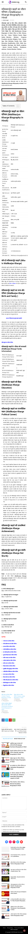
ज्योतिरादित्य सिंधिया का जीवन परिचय (10, 671)
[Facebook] (3, 720)
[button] (2, 2)
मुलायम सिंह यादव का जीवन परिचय (10, 655)
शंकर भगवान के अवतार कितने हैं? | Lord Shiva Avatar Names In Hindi (20, 731)
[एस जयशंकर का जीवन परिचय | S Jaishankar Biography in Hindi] (5, 767)
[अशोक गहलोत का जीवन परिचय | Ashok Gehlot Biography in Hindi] (5, 916)
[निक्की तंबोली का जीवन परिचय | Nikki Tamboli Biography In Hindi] (5, 849)
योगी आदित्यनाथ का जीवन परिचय (9, 643)
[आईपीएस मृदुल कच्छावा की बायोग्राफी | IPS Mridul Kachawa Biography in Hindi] (5, 745)
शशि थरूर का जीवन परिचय (8, 663)
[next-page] (5, 789)
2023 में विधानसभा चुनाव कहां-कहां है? (14, 318)
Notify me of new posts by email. (11, 831)
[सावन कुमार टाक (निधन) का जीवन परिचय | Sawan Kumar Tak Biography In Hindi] (5, 871)
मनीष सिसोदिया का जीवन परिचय (9, 649)
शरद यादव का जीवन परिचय (8, 674)
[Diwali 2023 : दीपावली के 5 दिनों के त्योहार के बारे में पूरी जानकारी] (5, 879)
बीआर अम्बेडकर (12, 283)
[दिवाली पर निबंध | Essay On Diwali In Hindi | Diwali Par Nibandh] (5, 893)
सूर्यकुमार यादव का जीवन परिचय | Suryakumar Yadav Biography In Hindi (18, 908)
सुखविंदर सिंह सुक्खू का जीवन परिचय (10, 668)
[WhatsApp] (13, 720)
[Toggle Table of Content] (17, 106)
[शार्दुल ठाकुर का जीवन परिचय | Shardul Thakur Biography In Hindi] (5, 760)
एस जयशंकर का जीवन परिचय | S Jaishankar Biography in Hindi (18, 767)
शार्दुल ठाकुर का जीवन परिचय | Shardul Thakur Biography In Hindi (17, 759)
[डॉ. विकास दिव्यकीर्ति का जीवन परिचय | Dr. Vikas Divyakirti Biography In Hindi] (5, 901)
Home (4, 927)
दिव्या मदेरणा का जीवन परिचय (9, 677)
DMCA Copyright (14, 929)
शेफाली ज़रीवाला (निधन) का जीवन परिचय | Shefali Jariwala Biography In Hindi (18, 752)
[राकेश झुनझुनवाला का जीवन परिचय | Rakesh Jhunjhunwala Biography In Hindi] (5, 886)
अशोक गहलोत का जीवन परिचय (9, 660)
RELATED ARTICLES (8, 738)
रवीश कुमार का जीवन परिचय (7, 342)
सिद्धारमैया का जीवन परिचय (8, 685)
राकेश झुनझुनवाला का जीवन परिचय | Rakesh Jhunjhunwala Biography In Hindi (17, 886)
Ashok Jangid (5, 20)
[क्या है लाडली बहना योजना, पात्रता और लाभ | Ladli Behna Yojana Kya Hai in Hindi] (5, 856)
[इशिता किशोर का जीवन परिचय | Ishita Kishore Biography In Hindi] (5, 864)
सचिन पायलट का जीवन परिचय (9, 657)
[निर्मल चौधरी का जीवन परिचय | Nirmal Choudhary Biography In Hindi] (5, 783)
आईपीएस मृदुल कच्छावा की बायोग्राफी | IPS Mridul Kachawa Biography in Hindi (18, 745)
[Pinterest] (10, 720)
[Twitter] (6, 720)
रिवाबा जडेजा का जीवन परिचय (9, 666)
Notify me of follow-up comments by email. (13, 829)
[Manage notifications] (24, 930)
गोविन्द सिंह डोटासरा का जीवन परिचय (10, 680)
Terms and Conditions (19, 927)
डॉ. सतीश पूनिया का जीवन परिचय (9, 652)
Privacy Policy (10, 927)
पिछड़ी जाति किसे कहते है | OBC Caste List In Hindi (8, 730)
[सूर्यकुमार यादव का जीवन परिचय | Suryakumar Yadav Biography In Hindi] (5, 908)
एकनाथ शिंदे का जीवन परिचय (9, 646)
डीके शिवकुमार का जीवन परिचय (9, 682)
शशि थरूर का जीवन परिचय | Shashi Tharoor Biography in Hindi (7, 696)
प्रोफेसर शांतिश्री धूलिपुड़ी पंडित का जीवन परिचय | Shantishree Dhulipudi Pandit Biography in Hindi (7, 706)
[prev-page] (3, 789)
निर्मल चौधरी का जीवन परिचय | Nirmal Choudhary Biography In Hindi (17, 783)
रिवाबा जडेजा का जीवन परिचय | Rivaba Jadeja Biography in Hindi (19, 696)
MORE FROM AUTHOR (19, 738)
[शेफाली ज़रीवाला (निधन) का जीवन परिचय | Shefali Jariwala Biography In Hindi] (5, 752)
